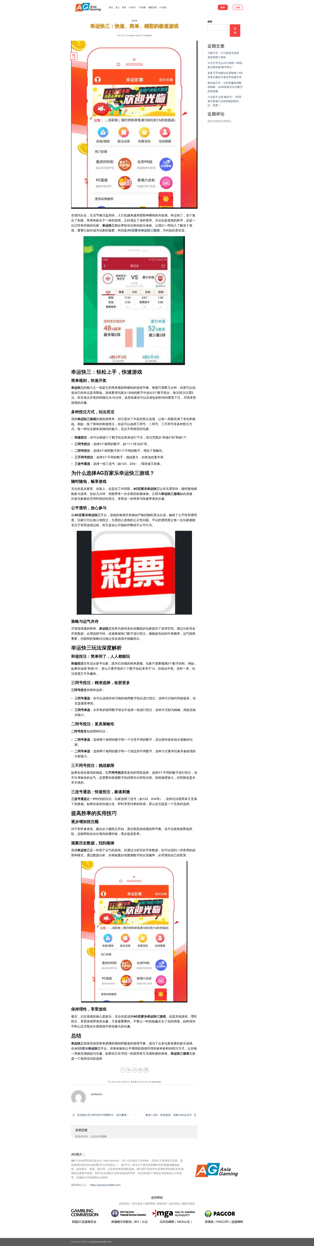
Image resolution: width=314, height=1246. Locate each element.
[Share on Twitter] (128, 1070)
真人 (117, 7)
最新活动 (152, 7)
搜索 (210, 21)
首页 (111, 7)
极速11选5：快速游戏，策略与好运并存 (168, 1115)
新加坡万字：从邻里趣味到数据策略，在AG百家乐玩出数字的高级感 (225, 87)
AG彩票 (142, 7)
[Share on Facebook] (122, 1070)
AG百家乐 (81, 1048)
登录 (104, 1136)
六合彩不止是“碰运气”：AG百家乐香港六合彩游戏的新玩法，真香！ (225, 101)
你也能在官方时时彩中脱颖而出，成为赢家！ (102, 1115)
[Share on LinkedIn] (146, 1070)
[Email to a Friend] (134, 1070)
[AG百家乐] (87, 7)
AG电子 (132, 7)
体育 (124, 7)
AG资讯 (163, 7)
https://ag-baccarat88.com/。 (106, 1185)
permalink (156, 1081)
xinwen (148, 35)
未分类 (134, 20)
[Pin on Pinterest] (140, 1070)
